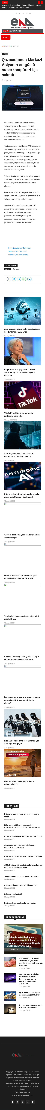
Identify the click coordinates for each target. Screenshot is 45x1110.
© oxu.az (16, 269)
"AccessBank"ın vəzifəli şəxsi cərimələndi (21, 876)
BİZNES (16, 46)
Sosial (10, 932)
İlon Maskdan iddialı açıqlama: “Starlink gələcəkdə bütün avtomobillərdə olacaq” (22, 700)
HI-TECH (5, 54)
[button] (39, 2)
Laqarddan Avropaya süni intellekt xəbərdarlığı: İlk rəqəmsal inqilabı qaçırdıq (20, 372)
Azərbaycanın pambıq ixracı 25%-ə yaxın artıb (23, 856)
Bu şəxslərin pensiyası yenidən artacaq (21, 885)
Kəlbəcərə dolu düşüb (13, 894)
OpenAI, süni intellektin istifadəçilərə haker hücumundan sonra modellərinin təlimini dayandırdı (29, 979)
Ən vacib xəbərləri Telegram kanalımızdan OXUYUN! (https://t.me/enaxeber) (19, 251)
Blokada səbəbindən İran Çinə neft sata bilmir (23, 836)
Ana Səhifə (6, 46)
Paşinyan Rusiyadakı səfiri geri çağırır (20, 903)
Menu (6, 37)
